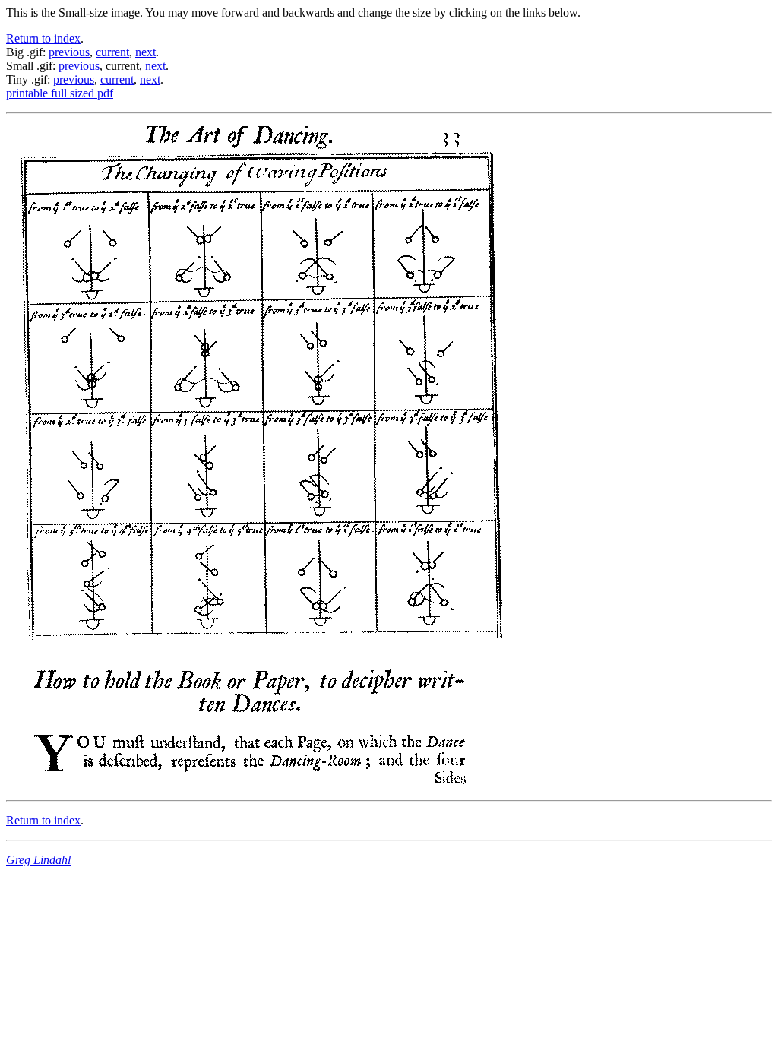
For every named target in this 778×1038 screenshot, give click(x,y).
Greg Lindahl (38, 859)
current (112, 52)
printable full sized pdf (59, 93)
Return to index (43, 38)
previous (69, 52)
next (145, 52)
